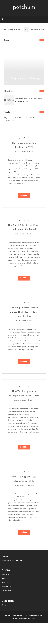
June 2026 (5, 574)
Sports (20, 138)
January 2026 (7, 591)
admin (9, 82)
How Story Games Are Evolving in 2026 (24, 78)
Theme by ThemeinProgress (33, 616)
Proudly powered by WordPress (24, 619)
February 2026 (7, 587)
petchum (24, 7)
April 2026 (5, 582)
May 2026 (5, 578)
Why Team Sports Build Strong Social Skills (29, 99)
